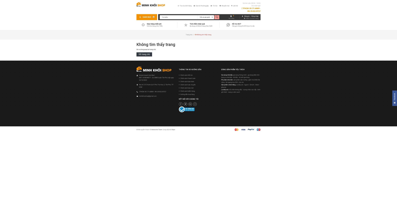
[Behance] (190, 104)
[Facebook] (180, 104)
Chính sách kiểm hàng (187, 91)
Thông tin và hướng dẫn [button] (190, 70)
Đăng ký (246, 16)
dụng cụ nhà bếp (226, 77)
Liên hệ (235, 6)
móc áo (241, 82)
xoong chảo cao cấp (249, 89)
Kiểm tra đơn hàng (252, 18)
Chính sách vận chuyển (188, 85)
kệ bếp (235, 77)
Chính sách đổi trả (186, 75)
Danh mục (147, 17)
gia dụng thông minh (240, 75)
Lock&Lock (239, 85)
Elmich (252, 85)
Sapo (173, 129)
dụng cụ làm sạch (234, 92)
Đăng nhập (254, 16)
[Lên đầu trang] (394, 218)
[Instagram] (195, 104)
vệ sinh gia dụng (244, 77)
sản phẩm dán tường (240, 80)
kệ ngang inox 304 (232, 82)
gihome (223, 87)
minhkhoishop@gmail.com (148, 96)
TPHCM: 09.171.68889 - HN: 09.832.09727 (251, 9)
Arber (257, 85)
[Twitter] (185, 104)
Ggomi (246, 85)
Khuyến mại (225, 6)
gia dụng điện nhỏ (253, 75)
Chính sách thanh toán (187, 78)
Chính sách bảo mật (187, 88)
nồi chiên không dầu (235, 89)
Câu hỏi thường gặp (202, 6)
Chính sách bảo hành (187, 81)
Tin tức (215, 6)
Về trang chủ (144, 54)
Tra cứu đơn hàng (185, 6)
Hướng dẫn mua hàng (187, 94)
